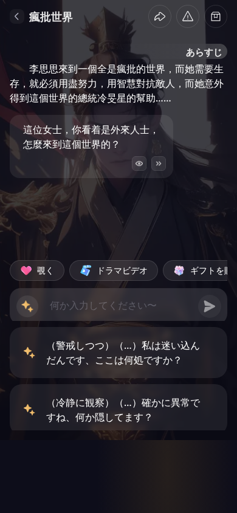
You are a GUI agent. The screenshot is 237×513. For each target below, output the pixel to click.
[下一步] (158, 163)
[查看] (139, 163)
